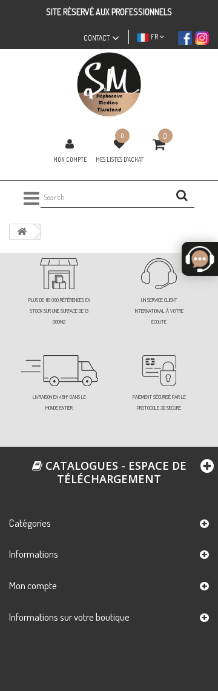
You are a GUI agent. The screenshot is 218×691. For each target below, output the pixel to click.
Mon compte (70, 159)
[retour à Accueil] (21, 231)
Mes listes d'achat (120, 159)
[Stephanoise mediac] (109, 84)
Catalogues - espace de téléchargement (114, 472)
